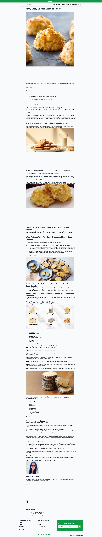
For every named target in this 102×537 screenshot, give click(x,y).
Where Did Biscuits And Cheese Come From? (37, 422)
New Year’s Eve (41, 526)
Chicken (40, 524)
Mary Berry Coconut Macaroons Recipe (36, 515)
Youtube (27, 505)
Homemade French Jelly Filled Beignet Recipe (37, 513)
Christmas (40, 523)
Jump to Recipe (29, 87)
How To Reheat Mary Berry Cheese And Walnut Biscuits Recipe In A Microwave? (45, 448)
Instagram (28, 496)
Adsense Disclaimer (79, 533)
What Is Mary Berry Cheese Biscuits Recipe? (37, 93)
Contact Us (22, 529)
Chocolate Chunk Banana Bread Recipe (36, 512)
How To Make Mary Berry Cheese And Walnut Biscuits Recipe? (40, 99)
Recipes (21, 528)
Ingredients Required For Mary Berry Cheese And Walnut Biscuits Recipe (42, 96)
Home (20, 524)
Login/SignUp (51, 1)
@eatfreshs (61, 479)
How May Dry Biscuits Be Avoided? (34, 441)
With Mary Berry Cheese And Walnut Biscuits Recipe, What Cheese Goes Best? (45, 429)
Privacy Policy (71, 533)
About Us (21, 526)
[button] (51, 422)
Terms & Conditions (64, 533)
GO (79, 526)
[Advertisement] (51, 75)
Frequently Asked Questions (34, 104)
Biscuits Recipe (53, 183)
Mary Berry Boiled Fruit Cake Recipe (54, 242)
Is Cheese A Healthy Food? (32, 435)
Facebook (28, 484)
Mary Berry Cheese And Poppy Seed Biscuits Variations (39, 102)
